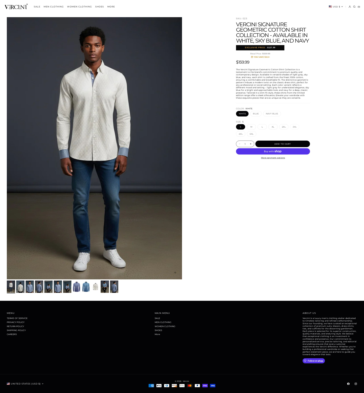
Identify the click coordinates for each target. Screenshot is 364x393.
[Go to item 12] (114, 286)
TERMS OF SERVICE (17, 318)
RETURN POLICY (15, 326)
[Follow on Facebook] (348, 383)
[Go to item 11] (105, 286)
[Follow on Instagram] (355, 383)
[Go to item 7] (67, 286)
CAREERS (12, 334)
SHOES (99, 6)
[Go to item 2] (20, 286)
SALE (37, 6)
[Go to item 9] (86, 286)
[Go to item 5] (48, 286)
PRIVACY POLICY (16, 322)
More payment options (273, 157)
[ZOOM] (175, 272)
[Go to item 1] (11, 286)
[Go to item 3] (30, 286)
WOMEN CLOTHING (79, 6)
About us (309, 313)
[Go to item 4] (39, 286)
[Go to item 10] (95, 286)
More (111, 6)
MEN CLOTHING (54, 6)
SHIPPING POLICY (16, 330)
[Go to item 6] (58, 286)
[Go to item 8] (77, 286)
